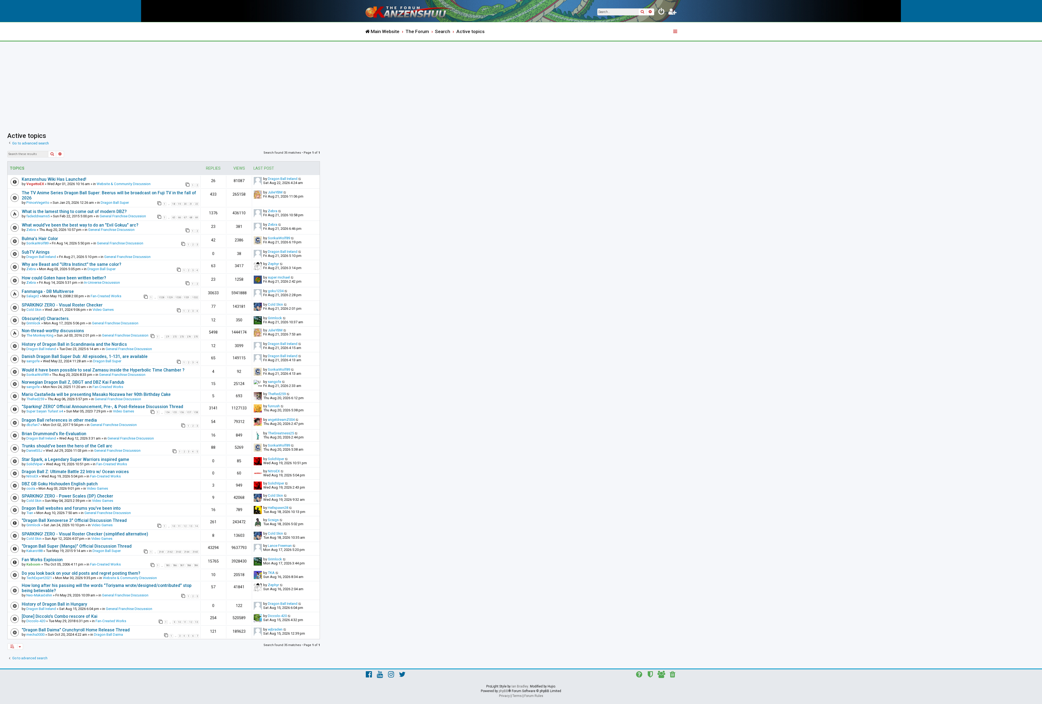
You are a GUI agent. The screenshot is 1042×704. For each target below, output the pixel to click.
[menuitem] (661, 12)
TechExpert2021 (39, 578)
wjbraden (275, 629)
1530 (178, 297)
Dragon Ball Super (115, 203)
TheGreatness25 (281, 433)
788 (189, 565)
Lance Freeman (280, 546)
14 (196, 526)
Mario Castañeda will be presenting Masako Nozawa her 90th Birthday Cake (96, 394)
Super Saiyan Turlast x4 (44, 411)
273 (182, 336)
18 (173, 204)
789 (196, 565)
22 (196, 204)
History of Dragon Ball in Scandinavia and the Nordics (74, 344)
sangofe (33, 361)
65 (173, 217)
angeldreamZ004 (281, 420)
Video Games (103, 310)
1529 (170, 297)
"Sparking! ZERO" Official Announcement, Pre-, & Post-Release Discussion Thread (102, 406)
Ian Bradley (520, 686)
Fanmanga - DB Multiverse (48, 291)
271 (168, 336)
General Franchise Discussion (123, 216)
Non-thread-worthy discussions (53, 330)
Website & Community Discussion (124, 184)
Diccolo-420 (35, 621)
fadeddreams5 (38, 216)
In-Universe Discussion (102, 282)
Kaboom (33, 564)
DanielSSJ (34, 450)
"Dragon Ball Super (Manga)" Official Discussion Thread (77, 546)
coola (30, 488)
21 (190, 204)
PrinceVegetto (37, 203)
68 (190, 217)
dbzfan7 (33, 425)
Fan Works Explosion (42, 559)
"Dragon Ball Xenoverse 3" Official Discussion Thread (74, 520)
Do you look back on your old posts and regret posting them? (81, 573)
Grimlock (33, 323)
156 (182, 412)
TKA (271, 573)
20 (185, 204)
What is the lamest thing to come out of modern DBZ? (74, 211)
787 (182, 565)
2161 (161, 552)
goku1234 (276, 291)
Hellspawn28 (278, 508)
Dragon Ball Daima (108, 634)
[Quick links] (676, 32)
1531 (186, 297)
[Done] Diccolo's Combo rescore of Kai (59, 616)
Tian (29, 513)
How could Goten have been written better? (64, 277)
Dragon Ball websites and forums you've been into (71, 508)
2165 (195, 552)
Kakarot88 (34, 551)
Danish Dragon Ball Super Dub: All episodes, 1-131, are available (85, 356)
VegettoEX (35, 184)
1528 (161, 297)
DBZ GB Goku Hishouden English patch (60, 483)
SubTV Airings (36, 252)
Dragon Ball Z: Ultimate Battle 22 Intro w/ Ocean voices (75, 471)
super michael (279, 277)
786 (175, 565)
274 (189, 336)
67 (185, 217)
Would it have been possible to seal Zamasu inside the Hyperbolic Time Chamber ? (103, 370)
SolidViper (34, 464)
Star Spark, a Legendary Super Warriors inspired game (75, 459)
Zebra (272, 211)
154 (168, 412)
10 (173, 526)
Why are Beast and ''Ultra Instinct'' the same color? (71, 264)
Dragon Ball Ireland (282, 179)
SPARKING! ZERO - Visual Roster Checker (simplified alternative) (85, 534)
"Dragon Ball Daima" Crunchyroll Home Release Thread (76, 629)
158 (196, 412)
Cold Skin (34, 310)
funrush (274, 406)
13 (190, 526)
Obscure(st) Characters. (46, 318)
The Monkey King (39, 335)
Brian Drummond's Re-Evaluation (54, 433)
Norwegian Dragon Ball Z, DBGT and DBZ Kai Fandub (73, 382)
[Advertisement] (521, 82)
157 (189, 412)
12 (185, 526)
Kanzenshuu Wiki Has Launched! (54, 179)
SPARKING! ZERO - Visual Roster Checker (62, 305)
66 (179, 217)
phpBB (503, 691)
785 (168, 565)
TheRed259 (35, 399)
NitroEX (32, 476)
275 (196, 336)
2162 (170, 552)
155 (175, 412)
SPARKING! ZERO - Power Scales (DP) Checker (67, 496)
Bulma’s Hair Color (40, 238)
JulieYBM (275, 192)
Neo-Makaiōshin (39, 595)
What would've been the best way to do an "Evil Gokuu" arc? (80, 225)
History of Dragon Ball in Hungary (54, 604)
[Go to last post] (300, 179)
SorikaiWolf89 (37, 243)
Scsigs (273, 520)
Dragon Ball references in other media (59, 420)
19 (179, 204)
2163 (178, 552)
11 (179, 526)
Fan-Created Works (106, 296)
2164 (186, 552)
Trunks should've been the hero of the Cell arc (67, 445)
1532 (195, 297)
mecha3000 (35, 634)
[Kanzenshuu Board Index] (410, 11)
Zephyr (273, 264)
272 (175, 336)
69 (196, 217)
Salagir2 (32, 296)
